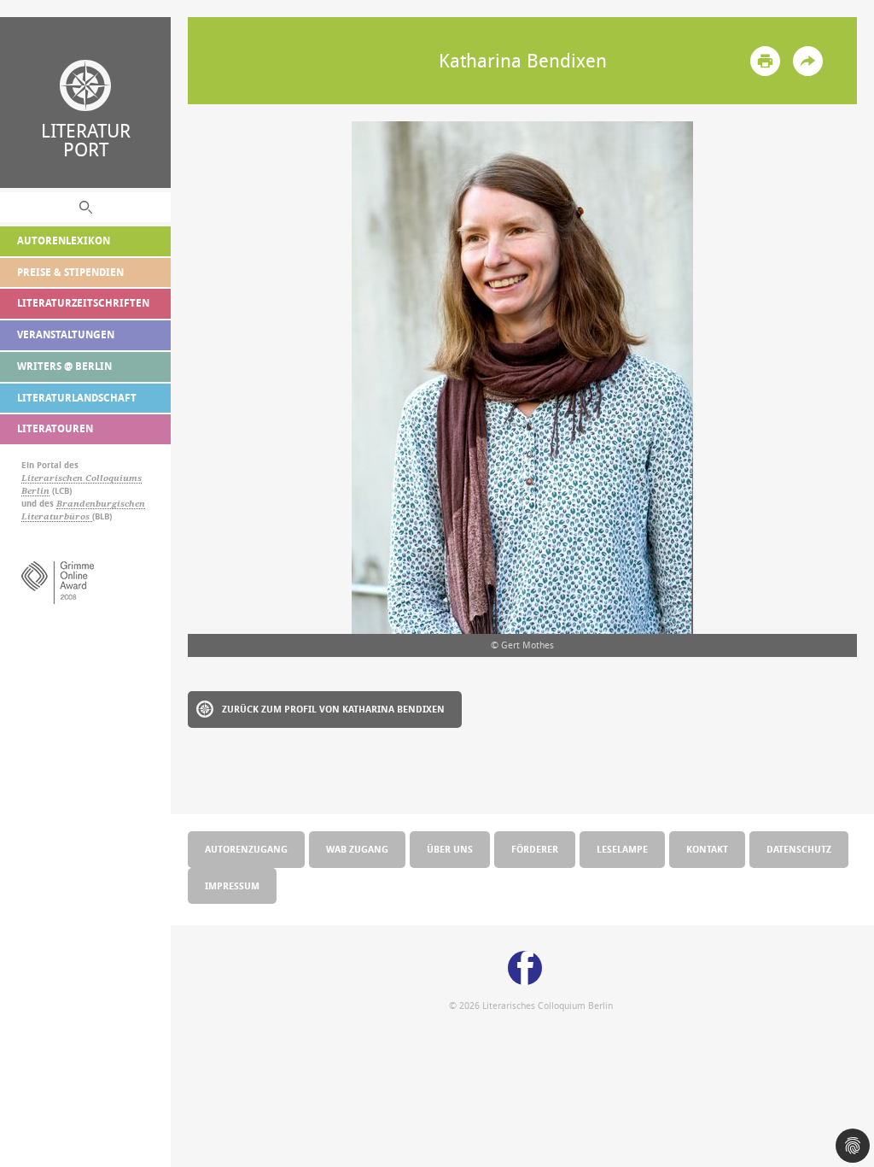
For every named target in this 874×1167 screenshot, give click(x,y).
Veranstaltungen (65, 334)
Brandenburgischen (100, 503)
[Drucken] (765, 61)
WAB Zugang (357, 848)
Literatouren (55, 428)
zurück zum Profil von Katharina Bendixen (333, 708)
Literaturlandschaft (77, 397)
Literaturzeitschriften (83, 303)
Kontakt (707, 848)
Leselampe (622, 848)
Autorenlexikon (63, 240)
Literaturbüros (56, 516)
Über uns (450, 848)
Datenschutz (798, 848)
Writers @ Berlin (64, 366)
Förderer (534, 848)
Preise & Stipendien (70, 272)
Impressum (232, 885)
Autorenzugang (246, 848)
